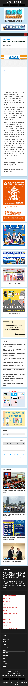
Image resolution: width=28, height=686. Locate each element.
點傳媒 (4, 45)
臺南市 (9, 558)
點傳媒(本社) (6, 639)
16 (4, 454)
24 (7, 457)
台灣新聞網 (5, 655)
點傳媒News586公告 (19, 675)
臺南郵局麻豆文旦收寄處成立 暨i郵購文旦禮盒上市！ (13, 170)
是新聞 (4, 661)
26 (14, 457)
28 (20, 457)
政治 (4, 487)
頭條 (8, 39)
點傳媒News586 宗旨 (13, 671)
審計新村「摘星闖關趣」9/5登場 (10, 362)
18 (10, 454)
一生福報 (5, 664)
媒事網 (4, 650)
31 (7, 460)
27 (17, 457)
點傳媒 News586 (14, 21)
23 (4, 457)
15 (23, 452)
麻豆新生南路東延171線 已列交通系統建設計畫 (13, 370)
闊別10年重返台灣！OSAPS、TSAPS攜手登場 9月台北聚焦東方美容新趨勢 (14, 527)
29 (23, 457)
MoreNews (24, 682)
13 (17, 452)
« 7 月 (4, 463)
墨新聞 (4, 658)
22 (23, 454)
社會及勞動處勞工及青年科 (12, 158)
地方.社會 (5, 511)
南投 (3, 39)
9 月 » (23, 463)
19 (14, 454)
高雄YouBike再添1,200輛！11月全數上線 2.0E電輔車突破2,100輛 (14, 504)
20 (17, 454)
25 (10, 457)
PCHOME (4, 642)
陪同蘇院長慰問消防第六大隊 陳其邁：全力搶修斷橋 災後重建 (14, 163)
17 (7, 454)
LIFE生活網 (5, 647)
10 (7, 452)
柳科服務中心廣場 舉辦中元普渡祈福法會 (12, 365)
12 (14, 452)
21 (20, 454)
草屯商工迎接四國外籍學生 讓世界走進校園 (13, 383)
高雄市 (7, 487)
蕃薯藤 (4, 644)
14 (20, 452)
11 (10, 452)
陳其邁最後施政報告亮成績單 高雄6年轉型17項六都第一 (14, 480)
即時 (25, 34)
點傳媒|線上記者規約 (7, 675)
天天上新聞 (5, 653)
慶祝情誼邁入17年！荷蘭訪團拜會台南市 (12, 358)
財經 (6, 39)
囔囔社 (4, 666)
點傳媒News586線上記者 (13, 673)
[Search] (21, 35)
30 (4, 460)
